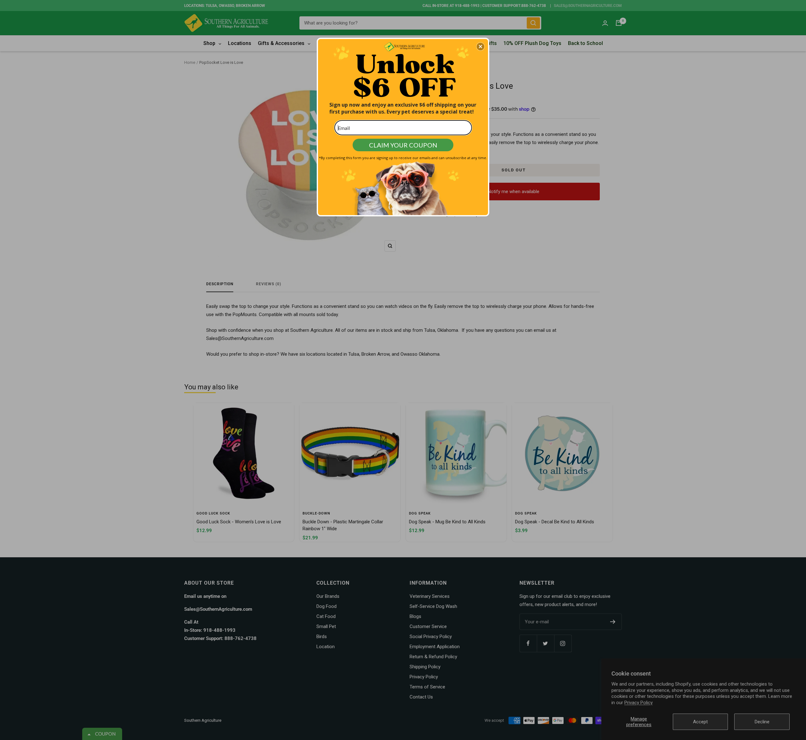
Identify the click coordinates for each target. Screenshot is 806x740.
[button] (480, 46)
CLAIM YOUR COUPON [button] (403, 145)
